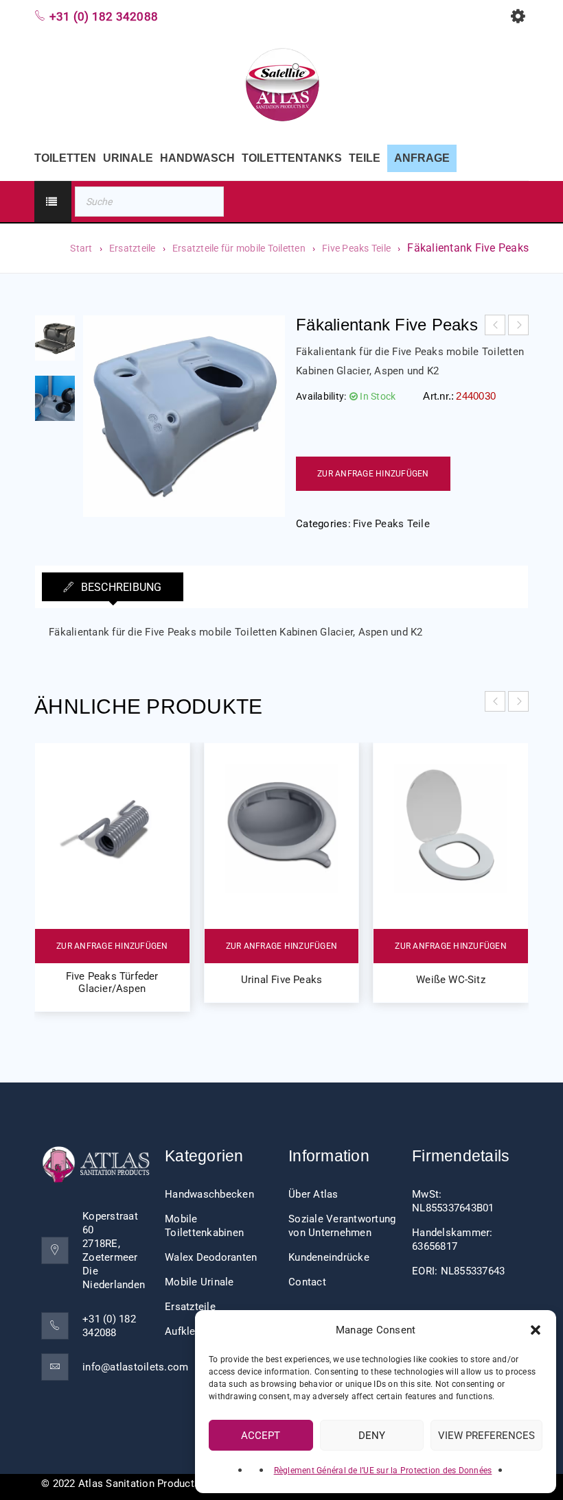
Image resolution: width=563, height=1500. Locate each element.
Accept (260, 1435)
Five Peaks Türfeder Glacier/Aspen (112, 982)
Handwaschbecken (209, 1194)
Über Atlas (313, 1194)
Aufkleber (187, 1331)
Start (81, 248)
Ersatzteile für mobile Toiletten (239, 248)
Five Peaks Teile (356, 248)
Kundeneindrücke (328, 1257)
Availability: (321, 396)
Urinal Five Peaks (281, 979)
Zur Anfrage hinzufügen (373, 474)
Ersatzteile (132, 248)
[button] (535, 1330)
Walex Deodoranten (211, 1257)
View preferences (486, 1435)
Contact (307, 1282)
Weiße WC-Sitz (450, 979)
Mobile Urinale (199, 1282)
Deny (371, 1435)
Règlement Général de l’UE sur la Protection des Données (383, 1470)
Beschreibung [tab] (119, 587)
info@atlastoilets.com (135, 1367)
